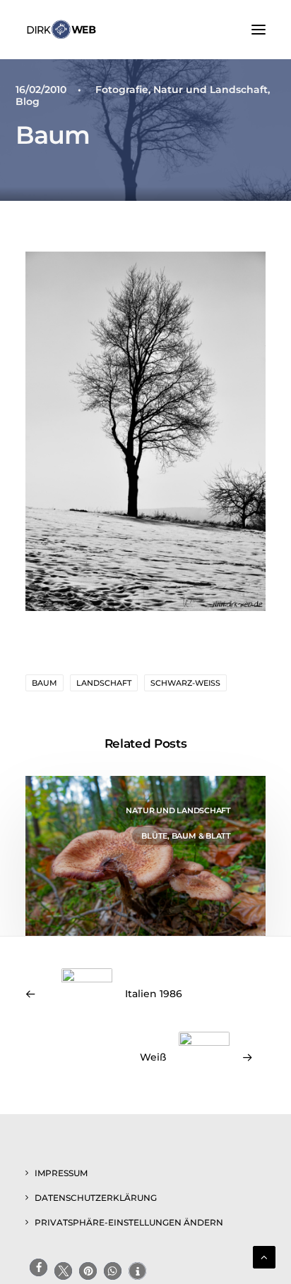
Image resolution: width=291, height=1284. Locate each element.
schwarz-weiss (185, 683)
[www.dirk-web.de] (61, 29)
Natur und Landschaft (210, 89)
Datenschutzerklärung (96, 1197)
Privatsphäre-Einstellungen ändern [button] (129, 1222)
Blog (28, 101)
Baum (44, 683)
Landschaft (103, 683)
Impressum (61, 1173)
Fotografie (121, 89)
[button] (258, 29)
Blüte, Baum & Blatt (186, 836)
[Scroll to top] (264, 1255)
